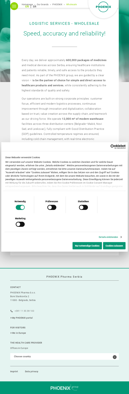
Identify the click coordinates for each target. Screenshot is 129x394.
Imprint (14, 371)
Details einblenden (108, 237)
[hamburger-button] (14, 6)
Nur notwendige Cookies (87, 245)
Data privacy (31, 371)
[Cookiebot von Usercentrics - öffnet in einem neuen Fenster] (112, 146)
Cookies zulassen (114, 245)
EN (27, 6)
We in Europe (19, 333)
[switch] (51, 207)
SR (34, 6)
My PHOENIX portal (22, 318)
